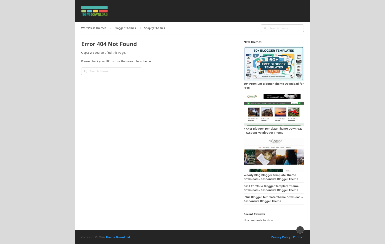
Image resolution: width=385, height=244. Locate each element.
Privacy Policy (280, 237)
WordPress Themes (93, 28)
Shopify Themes (154, 28)
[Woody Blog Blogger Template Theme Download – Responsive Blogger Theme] (274, 155)
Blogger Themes (125, 28)
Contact (298, 237)
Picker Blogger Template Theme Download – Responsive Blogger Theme (273, 130)
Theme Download (118, 237)
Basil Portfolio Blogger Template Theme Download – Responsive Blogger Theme (271, 188)
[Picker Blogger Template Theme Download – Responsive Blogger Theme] (274, 108)
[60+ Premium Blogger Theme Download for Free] (274, 63)
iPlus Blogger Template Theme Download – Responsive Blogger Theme (273, 199)
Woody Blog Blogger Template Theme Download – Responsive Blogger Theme (271, 177)
